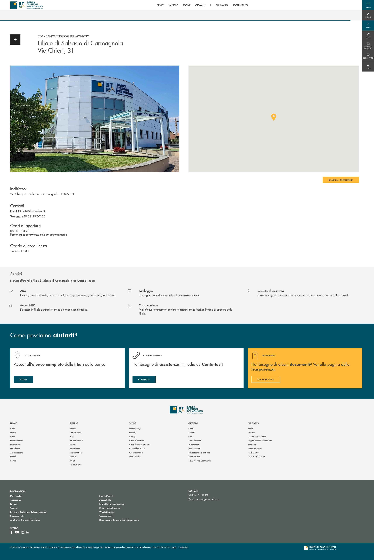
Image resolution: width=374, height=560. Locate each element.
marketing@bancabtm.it (207, 499)
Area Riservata (136, 452)
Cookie (13, 507)
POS (72, 436)
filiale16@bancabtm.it (31, 211)
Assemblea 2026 (137, 448)
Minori (13, 432)
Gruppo (251, 432)
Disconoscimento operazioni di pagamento (119, 519)
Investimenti (15, 444)
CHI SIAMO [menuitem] (222, 5)
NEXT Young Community (199, 460)
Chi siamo (253, 423)
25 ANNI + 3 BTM (256, 456)
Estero (72, 444)
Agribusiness (76, 464)
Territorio (252, 444)
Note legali (184, 547)
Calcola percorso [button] (340, 179)
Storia (250, 428)
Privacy (13, 503)
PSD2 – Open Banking (120, 507)
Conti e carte (75, 432)
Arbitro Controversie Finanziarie (36, 519)
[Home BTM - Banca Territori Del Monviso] (26, 5)
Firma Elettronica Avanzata (122, 503)
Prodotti (132, 432)
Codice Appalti (117, 515)
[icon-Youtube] (17, 532)
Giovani (193, 423)
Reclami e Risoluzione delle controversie (28, 511)
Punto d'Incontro (136, 440)
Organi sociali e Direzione (260, 440)
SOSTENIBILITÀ (240, 5)
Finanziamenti (16, 440)
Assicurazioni (16, 452)
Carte (12, 436)
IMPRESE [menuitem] (173, 5)
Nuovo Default (117, 495)
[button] (368, 5)
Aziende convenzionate (139, 444)
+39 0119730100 (33, 216)
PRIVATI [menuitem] (160, 5)
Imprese (74, 423)
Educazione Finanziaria (199, 452)
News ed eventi (255, 448)
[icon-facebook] (12, 532)
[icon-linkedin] (27, 532)
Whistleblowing (117, 511)
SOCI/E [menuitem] (187, 5)
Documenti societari (257, 436)
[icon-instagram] (22, 532)
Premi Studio (135, 456)
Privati (13, 423)
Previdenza (15, 448)
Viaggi (132, 436)
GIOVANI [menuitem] (200, 5)
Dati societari (16, 495)
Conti (12, 428)
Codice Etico (253, 452)
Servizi (13, 460)
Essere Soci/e (135, 428)
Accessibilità (105, 499)
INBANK (74, 456)
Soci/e (132, 423)
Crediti (173, 547)
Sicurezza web (17, 515)
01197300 (203, 495)
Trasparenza (15, 499)
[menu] (202, 5)
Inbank (13, 456)
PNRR (72, 460)
